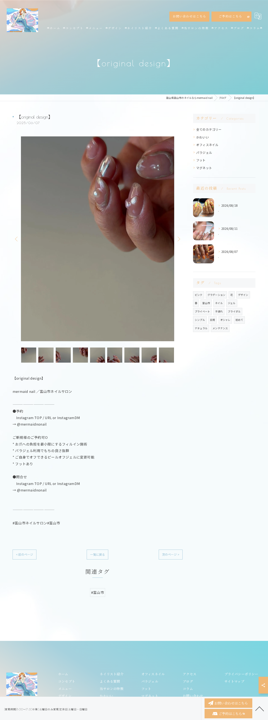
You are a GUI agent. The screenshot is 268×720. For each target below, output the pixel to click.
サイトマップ (234, 681)
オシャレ (225, 319)
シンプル (200, 319)
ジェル (232, 303)
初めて (239, 319)
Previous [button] (17, 239)
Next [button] (178, 239)
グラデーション (216, 295)
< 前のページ (24, 554)
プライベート (202, 311)
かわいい (202, 137)
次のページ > (170, 554)
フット (201, 160)
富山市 (206, 303)
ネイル (219, 303)
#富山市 (97, 592)
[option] (98, 238)
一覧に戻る (97, 554)
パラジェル (204, 152)
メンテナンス (220, 328)
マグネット (204, 168)
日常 (212, 319)
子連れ (219, 311)
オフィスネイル (207, 144)
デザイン (243, 295)
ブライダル (234, 311)
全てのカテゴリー (209, 129)
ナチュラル (201, 328)
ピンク (198, 295)
